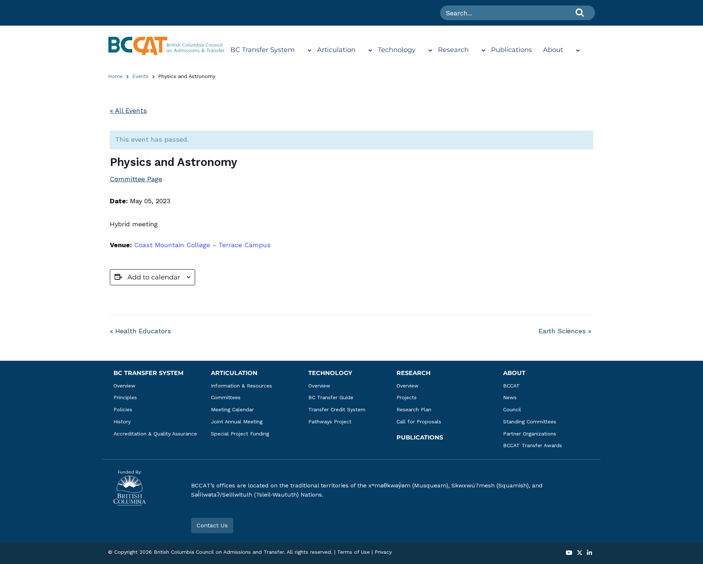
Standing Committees (529, 421)
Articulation (336, 50)
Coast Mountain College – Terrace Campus (202, 245)
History (122, 421)
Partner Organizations (529, 434)
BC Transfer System (262, 50)
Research (453, 50)
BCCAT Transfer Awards (532, 445)
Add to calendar (153, 277)
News (510, 397)
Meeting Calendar (232, 409)
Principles (125, 397)
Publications (511, 50)
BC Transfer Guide (330, 397)
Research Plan (414, 409)
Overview (124, 386)
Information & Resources (241, 386)
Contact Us (212, 525)
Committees (226, 397)
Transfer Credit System (336, 409)
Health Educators (140, 331)
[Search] (579, 12)
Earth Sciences (565, 331)
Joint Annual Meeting (237, 421)
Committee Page (136, 179)
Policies (123, 409)
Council (512, 409)
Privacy (383, 552)
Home (115, 76)
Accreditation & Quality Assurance (155, 434)
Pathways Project (330, 421)
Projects (407, 397)
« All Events (128, 110)
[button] (569, 553)
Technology (397, 50)
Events (140, 76)
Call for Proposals (419, 421)
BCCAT (511, 386)
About (553, 50)
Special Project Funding (240, 434)
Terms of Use (353, 552)
